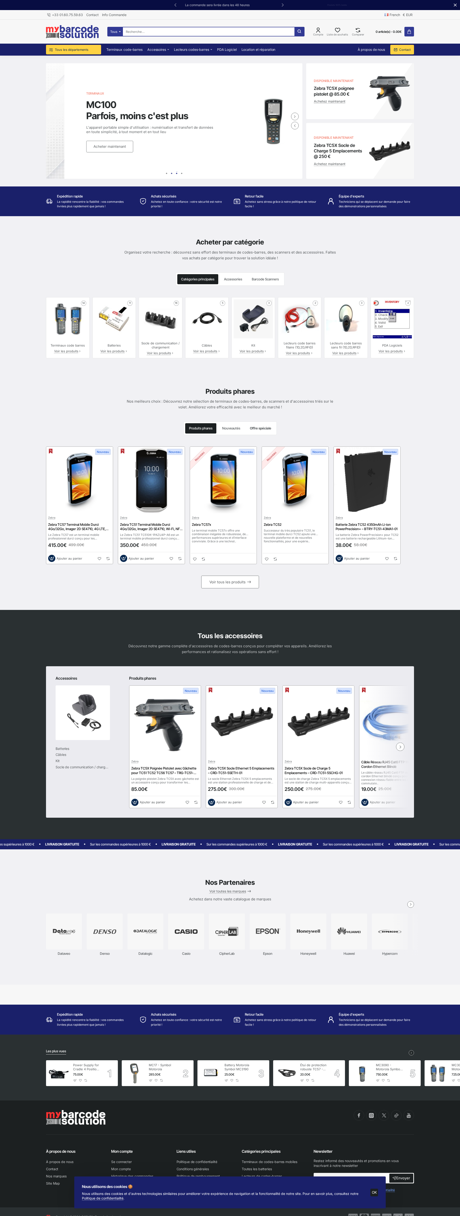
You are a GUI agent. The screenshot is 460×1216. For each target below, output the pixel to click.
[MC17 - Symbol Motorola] (134, 1073)
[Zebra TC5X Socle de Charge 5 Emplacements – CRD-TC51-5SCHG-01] (318, 721)
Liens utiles (186, 1151)
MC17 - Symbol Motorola (160, 1067)
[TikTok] (396, 1115)
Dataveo (64, 953)
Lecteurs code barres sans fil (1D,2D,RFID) (346, 345)
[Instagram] (371, 1115)
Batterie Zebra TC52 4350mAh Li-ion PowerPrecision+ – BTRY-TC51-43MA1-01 (366, 526)
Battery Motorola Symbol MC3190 (236, 1067)
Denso (105, 953)
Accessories (233, 279)
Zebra (51, 517)
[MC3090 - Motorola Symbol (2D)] (362, 1073)
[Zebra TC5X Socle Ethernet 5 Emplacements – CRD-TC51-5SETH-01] (241, 721)
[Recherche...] (299, 31)
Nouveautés (231, 428)
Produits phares (201, 428)
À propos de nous (60, 1151)
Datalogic (145, 953)
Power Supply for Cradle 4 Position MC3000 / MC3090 (86, 1067)
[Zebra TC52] (295, 480)
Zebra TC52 (273, 524)
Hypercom (390, 953)
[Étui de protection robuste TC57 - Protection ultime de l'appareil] (286, 1073)
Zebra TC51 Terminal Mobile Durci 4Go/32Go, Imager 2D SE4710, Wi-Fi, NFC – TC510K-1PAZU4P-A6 (151, 526)
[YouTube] (408, 1115)
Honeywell (308, 953)
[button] (282, 4)
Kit (253, 345)
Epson (267, 953)
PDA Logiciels (392, 345)
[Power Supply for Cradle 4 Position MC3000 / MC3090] (59, 1073)
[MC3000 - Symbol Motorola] (437, 1073)
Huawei (349, 953)
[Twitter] (384, 1115)
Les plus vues (56, 1051)
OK (374, 1192)
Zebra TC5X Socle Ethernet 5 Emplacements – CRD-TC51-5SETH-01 (241, 770)
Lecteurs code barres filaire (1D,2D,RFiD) (300, 345)
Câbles (207, 345)
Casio (186, 953)
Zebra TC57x (201, 524)
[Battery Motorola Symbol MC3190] (210, 1073)
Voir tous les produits (227, 582)
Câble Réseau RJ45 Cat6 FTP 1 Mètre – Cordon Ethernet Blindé (390, 764)
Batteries (114, 345)
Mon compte (122, 1151)
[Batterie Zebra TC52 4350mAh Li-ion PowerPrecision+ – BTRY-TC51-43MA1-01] (367, 480)
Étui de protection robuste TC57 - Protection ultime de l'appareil (313, 1067)
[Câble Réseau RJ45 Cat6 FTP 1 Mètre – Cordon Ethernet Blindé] (395, 721)
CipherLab (227, 953)
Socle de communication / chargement (160, 345)
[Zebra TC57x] (223, 480)
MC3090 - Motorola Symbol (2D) (388, 1067)
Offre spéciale (260, 428)
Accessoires (66, 678)
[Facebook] (359, 1115)
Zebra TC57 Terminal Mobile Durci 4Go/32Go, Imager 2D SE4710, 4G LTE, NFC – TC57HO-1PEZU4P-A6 (77, 526)
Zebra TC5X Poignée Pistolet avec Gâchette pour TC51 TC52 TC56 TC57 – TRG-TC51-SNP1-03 (163, 770)
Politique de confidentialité (102, 1198)
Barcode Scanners (265, 279)
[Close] (455, 5)
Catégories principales (197, 279)
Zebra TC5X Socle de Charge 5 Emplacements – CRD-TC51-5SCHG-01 (314, 770)
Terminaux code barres (68, 345)
